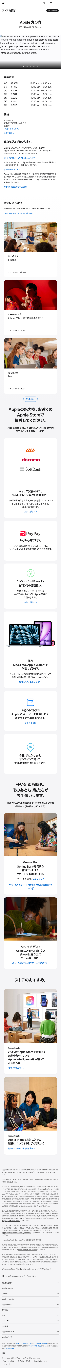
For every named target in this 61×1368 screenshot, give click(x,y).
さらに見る (30, 399)
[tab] (27, 66)
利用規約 (21, 1361)
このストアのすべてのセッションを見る (18, 213)
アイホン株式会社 (19, 1269)
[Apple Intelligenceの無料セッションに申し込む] (30, 1016)
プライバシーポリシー (31, 1257)
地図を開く (8, 133)
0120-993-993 (35, 1346)
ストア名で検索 (52, 11)
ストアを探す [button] (9, 10)
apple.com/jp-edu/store (27, 1250)
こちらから (37, 878)
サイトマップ (6, 1364)
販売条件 (29, 1361)
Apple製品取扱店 (41, 1343)
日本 (3, 1353)
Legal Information (41, 1361)
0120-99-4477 (10, 1348)
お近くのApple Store (23, 1343)
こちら (38, 1206)
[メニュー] (57, 3)
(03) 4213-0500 (11, 129)
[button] (44, 3)
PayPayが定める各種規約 (11, 1221)
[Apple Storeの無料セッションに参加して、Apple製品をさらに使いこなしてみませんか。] (30, 1104)
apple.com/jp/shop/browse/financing (16, 1233)
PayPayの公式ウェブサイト (14, 1218)
